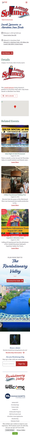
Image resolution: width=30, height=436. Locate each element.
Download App (15, 405)
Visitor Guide (15, 407)
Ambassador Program (15, 411)
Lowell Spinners (9, 87)
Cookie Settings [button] (10, 430)
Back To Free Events (7, 19)
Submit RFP (15, 402)
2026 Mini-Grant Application (15, 416)
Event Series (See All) (10, 35)
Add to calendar (9, 96)
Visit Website (6, 53)
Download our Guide (13, 281)
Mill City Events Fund (15, 414)
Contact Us (15, 409)
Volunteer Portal (15, 421)
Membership (15, 418)
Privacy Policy (21, 430)
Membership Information (14, 352)
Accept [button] (15, 433)
